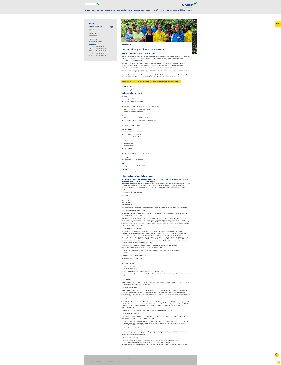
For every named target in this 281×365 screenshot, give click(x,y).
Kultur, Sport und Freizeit (141, 10)
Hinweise (140, 359)
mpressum (91, 359)
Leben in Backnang (97, 10)
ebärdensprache (132, 359)
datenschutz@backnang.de (180, 207)
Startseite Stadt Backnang (189, 5)
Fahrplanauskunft (93, 35)
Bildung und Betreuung (124, 10)
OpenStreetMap (92, 33)
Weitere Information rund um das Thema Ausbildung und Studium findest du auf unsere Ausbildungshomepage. (151, 81)
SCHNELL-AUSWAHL (278, 24)
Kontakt (105, 359)
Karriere (169, 10)
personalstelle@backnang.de (95, 41)
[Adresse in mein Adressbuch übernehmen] (111, 27)
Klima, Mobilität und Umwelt (182, 10)
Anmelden (118, 361)
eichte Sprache (122, 359)
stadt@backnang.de (126, 204)
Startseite (123, 44)
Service (87, 10)
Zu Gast (162, 10)
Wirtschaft (154, 10)
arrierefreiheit (113, 359)
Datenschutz (98, 359)
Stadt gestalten (110, 10)
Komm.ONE (111, 361)
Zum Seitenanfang (278, 362)
